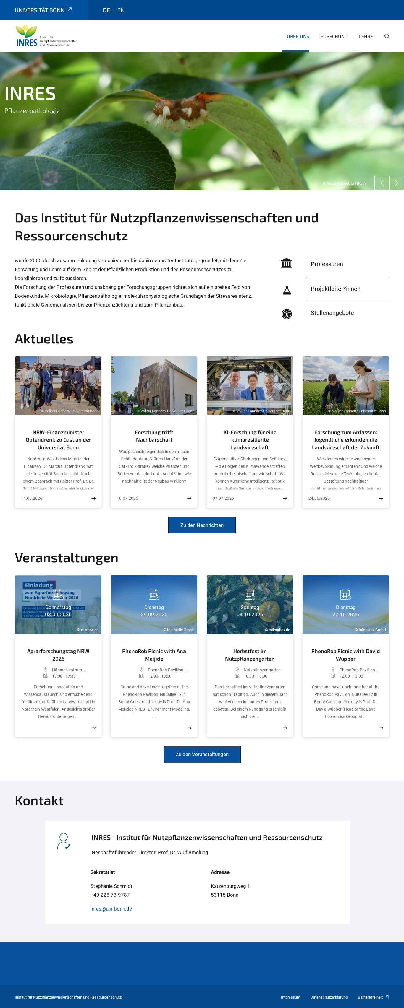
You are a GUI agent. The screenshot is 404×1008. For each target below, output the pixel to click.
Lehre (366, 36)
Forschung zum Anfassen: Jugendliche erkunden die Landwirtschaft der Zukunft (346, 439)
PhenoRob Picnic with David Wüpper (345, 655)
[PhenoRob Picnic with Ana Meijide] (189, 728)
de (106, 9)
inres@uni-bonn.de (111, 909)
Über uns (298, 36)
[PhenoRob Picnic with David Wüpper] (381, 728)
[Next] (396, 183)
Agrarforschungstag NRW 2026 (58, 655)
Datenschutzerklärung (329, 997)
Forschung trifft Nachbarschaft (154, 436)
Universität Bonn (39, 9)
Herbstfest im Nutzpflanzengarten (250, 655)
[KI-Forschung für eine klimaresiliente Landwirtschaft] (285, 498)
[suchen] (384, 40)
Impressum (290, 997)
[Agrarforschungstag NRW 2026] (93, 728)
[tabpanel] (202, 121)
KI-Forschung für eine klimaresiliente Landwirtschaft (250, 439)
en (121, 9)
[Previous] (381, 183)
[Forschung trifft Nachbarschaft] (189, 498)
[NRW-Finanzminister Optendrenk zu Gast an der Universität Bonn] (93, 498)
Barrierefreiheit (370, 997)
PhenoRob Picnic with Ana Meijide (154, 655)
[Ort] (36, 670)
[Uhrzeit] (36, 676)
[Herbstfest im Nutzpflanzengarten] (285, 728)
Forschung (334, 36)
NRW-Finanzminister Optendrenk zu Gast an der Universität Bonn (58, 439)
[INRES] (46, 35)
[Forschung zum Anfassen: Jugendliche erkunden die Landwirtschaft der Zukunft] (381, 498)
